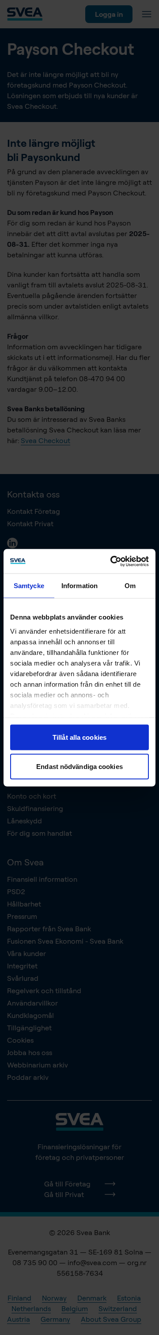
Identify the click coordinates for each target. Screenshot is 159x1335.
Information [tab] (79, 585)
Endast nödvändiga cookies (79, 766)
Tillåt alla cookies (79, 737)
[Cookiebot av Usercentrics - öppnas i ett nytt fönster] (112, 561)
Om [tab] (130, 585)
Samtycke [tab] (29, 585)
